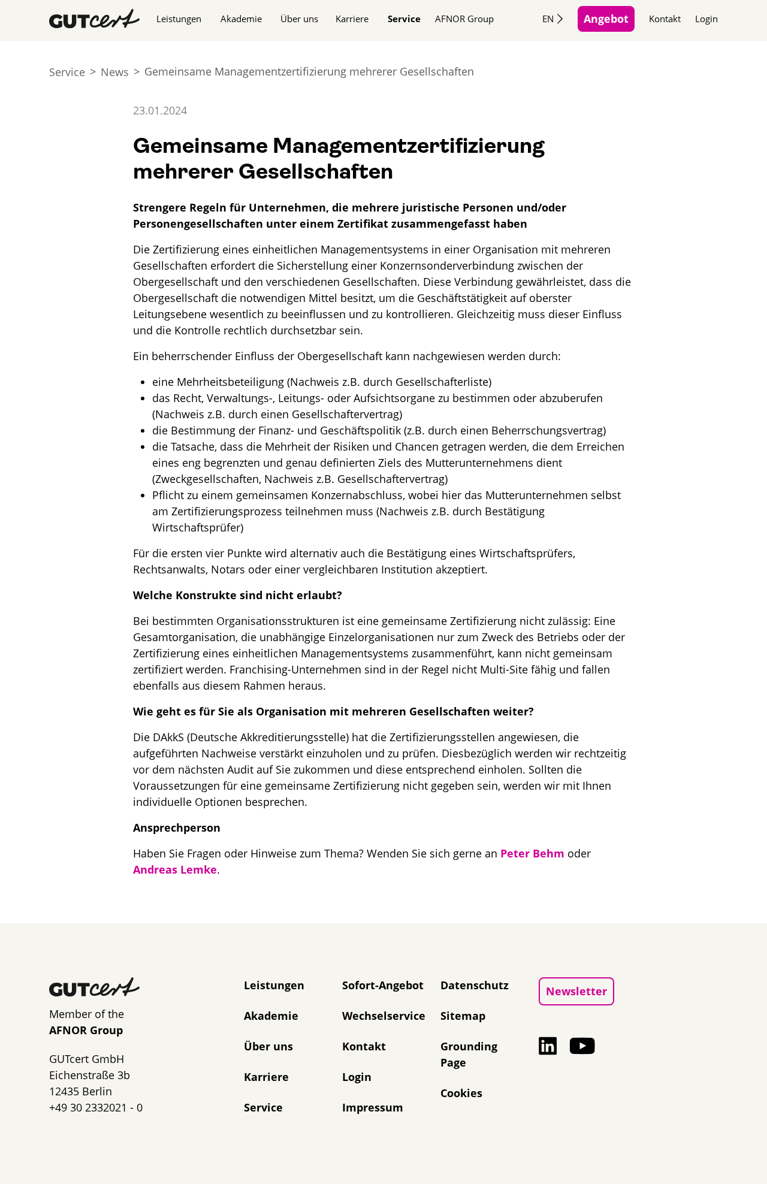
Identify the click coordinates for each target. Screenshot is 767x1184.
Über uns (299, 19)
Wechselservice (383, 1015)
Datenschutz (474, 985)
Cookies (461, 1093)
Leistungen (178, 19)
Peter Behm (532, 853)
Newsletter (576, 991)
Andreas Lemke (175, 869)
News (115, 72)
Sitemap (462, 1015)
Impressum (372, 1107)
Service (404, 19)
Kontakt (665, 19)
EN (548, 19)
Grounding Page (468, 1054)
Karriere (352, 19)
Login (706, 19)
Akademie (241, 19)
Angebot (606, 18)
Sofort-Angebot (383, 985)
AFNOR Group (464, 19)
